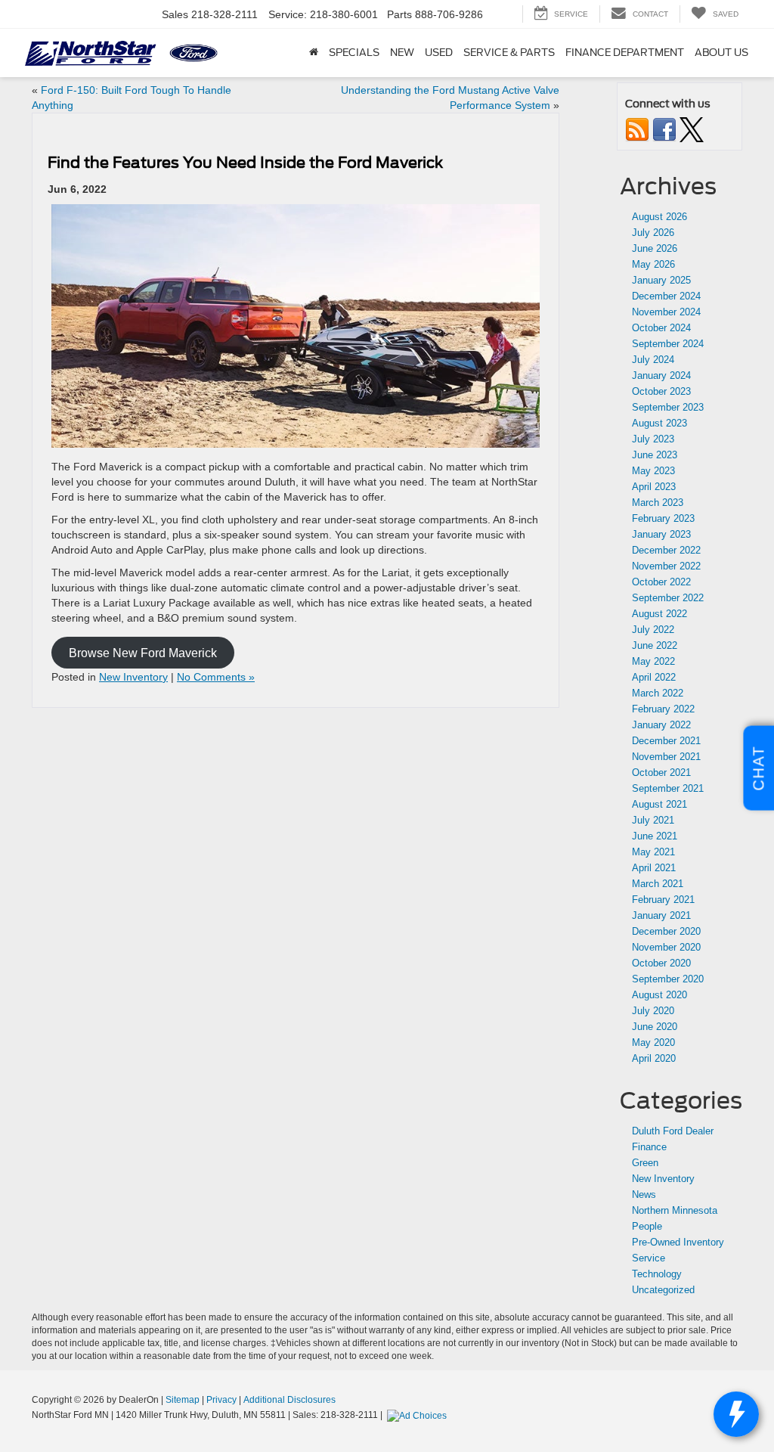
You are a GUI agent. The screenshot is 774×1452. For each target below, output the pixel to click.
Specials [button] (354, 52)
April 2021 (654, 867)
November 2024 (666, 312)
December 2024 (666, 296)
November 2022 (666, 566)
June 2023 (654, 455)
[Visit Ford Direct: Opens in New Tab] (418, 1415)
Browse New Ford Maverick (143, 652)
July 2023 (653, 439)
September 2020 (668, 979)
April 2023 (654, 486)
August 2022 (659, 613)
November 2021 (666, 756)
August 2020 (659, 995)
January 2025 (661, 280)
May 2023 (653, 470)
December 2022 (666, 550)
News (644, 1194)
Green (645, 1162)
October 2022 (661, 582)
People (647, 1226)
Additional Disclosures (289, 1400)
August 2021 (659, 804)
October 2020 (661, 963)
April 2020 (654, 1058)
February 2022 (663, 709)
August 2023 (659, 423)
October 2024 (661, 328)
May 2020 (653, 1042)
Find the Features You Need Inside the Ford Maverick (245, 163)
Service (648, 1258)
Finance (649, 1147)
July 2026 (653, 232)
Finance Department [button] (624, 52)
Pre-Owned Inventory (678, 1242)
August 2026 (659, 216)
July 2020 (653, 1010)
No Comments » (216, 677)
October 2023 (661, 391)
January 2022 (661, 725)
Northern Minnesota (674, 1210)
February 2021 (663, 899)
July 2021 (653, 820)
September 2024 (668, 343)
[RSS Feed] (637, 129)
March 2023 (657, 502)
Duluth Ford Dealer (673, 1131)
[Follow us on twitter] (692, 129)
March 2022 (657, 693)
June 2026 (654, 248)
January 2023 (661, 534)
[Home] (314, 53)
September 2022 (668, 597)
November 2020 (666, 947)
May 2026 (653, 264)
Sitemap (183, 1400)
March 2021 (657, 883)
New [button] (402, 52)
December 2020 (666, 931)
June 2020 (654, 1026)
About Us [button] (721, 52)
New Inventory (133, 677)
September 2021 (668, 788)
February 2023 (663, 518)
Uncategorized (663, 1289)
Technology (657, 1274)
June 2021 (654, 836)
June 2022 (654, 645)
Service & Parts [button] (509, 52)
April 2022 (654, 677)
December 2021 (666, 740)
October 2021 (661, 772)
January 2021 (661, 915)
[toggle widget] (736, 1414)
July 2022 (653, 629)
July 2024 (653, 359)
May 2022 (653, 661)
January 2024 (661, 375)
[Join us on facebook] (664, 129)
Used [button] (439, 52)
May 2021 (653, 852)
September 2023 (668, 407)
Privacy (221, 1400)
